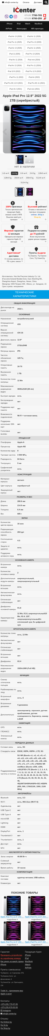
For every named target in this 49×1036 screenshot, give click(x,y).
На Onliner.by (6, 1022)
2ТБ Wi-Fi (23, 173)
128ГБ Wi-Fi (42, 173)
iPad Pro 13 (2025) (34, 42)
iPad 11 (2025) (14, 54)
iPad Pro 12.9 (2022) (33, 71)
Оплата (26, 2)
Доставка (38, 2)
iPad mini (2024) (34, 60)
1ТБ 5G (14, 173)
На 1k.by (4, 1025)
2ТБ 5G (32, 173)
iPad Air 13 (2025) (15, 48)
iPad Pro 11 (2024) (34, 65)
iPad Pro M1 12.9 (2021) (13, 83)
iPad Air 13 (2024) (15, 65)
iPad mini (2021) (33, 89)
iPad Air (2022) (34, 77)
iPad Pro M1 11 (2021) (36, 83)
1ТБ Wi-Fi (5, 173)
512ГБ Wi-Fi (40, 178)
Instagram (6, 1010)
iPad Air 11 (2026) (34, 36)
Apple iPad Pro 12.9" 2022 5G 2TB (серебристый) (21, 917)
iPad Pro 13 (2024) (33, 54)
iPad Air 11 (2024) (15, 60)
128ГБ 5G (7, 178)
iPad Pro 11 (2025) (15, 42)
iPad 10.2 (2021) (15, 89)
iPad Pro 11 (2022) (16, 77)
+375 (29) (33, 15)
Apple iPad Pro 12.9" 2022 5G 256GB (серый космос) (23, 942)
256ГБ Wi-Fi (18, 178)
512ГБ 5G (24, 182)
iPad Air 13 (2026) (15, 36)
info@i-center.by (11, 2)
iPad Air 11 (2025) (34, 48)
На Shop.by (5, 1028)
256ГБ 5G (29, 178)
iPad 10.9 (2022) (14, 71)
